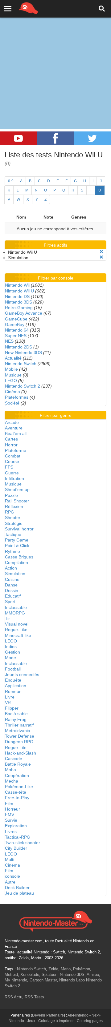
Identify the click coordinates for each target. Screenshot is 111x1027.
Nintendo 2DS (18, 346)
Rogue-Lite (16, 747)
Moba (10, 769)
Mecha (11, 781)
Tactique (13, 534)
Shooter (12, 517)
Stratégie (14, 523)
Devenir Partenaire (48, 1015)
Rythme (12, 551)
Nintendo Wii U (19, 290)
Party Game (16, 540)
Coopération (17, 775)
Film (9, 803)
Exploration (16, 825)
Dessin (11, 590)
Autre (10, 882)
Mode (10, 657)
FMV (9, 814)
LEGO (11, 380)
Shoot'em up (17, 489)
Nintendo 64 (17, 330)
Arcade (12, 422)
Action (11, 568)
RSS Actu (13, 997)
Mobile (11, 369)
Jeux (31, 1021)
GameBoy (14, 324)
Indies (11, 646)
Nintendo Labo (72, 980)
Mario (66, 969)
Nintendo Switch (20, 363)
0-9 (11, 181)
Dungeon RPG (19, 741)
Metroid (11, 974)
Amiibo (93, 974)
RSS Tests (34, 997)
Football (13, 669)
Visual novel (16, 624)
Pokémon (81, 969)
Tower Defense (19, 736)
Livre (9, 697)
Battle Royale (18, 764)
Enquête (13, 680)
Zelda (53, 969)
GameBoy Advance (23, 313)
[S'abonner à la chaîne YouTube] (18, 138)
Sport (10, 601)
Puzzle (11, 495)
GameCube (16, 318)
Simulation (15, 573)
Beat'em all (16, 433)
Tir (7, 618)
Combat (12, 455)
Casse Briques (19, 556)
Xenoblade (29, 974)
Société (12, 403)
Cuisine (12, 579)
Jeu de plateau (19, 893)
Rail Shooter (17, 500)
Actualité (13, 358)
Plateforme (15, 450)
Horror (11, 444)
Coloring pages (90, 1021)
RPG (9, 511)
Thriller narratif (19, 725)
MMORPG (15, 612)
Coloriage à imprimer (56, 1021)
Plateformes (16, 397)
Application (15, 685)
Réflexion (14, 506)
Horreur (12, 809)
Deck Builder (17, 887)
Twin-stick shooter (22, 842)
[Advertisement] (55, 58)
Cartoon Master (43, 980)
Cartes (11, 439)
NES (9, 341)
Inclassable (16, 607)
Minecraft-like (18, 635)
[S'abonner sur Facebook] (55, 138)
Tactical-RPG (17, 837)
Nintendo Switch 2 (22, 386)
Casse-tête (15, 792)
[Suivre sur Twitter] (92, 138)
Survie (11, 820)
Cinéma (12, 391)
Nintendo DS (17, 296)
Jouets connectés (22, 674)
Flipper (11, 708)
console (12, 876)
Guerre (12, 472)
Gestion (12, 652)
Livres (11, 831)
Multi (9, 859)
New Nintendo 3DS (23, 352)
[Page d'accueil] (55, 920)
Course (12, 461)
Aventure (14, 427)
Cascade (13, 758)
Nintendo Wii (17, 285)
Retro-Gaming (19, 307)
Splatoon (49, 974)
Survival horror (19, 528)
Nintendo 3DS (18, 302)
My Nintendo (16, 980)
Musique (13, 375)
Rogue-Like (16, 629)
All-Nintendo (78, 1015)
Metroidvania (17, 730)
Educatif (13, 596)
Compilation (16, 562)
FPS (9, 467)
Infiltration (14, 478)
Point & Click (17, 545)
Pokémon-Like (19, 786)
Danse (11, 584)
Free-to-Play (17, 797)
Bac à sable (16, 713)
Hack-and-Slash (20, 753)
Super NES (16, 335)
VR (8, 702)
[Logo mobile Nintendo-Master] (19, 7)
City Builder (16, 848)
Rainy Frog (16, 719)
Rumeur (13, 691)
